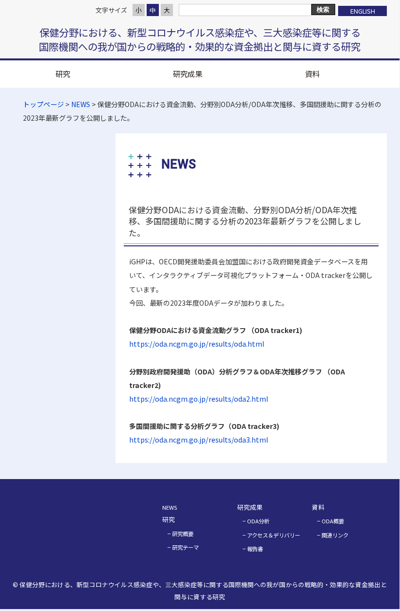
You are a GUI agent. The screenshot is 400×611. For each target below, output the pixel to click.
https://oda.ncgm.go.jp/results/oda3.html (198, 439)
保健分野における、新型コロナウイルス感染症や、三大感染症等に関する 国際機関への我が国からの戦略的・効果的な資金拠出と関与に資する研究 (200, 39)
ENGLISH (362, 11)
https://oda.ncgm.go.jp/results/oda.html (196, 344)
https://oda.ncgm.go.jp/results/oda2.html (198, 399)
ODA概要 (333, 521)
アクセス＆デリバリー (273, 535)
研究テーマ (185, 547)
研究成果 (187, 73)
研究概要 (182, 533)
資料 (312, 73)
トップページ (43, 104)
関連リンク (335, 535)
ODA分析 (258, 521)
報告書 (255, 549)
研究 (63, 73)
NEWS (80, 104)
